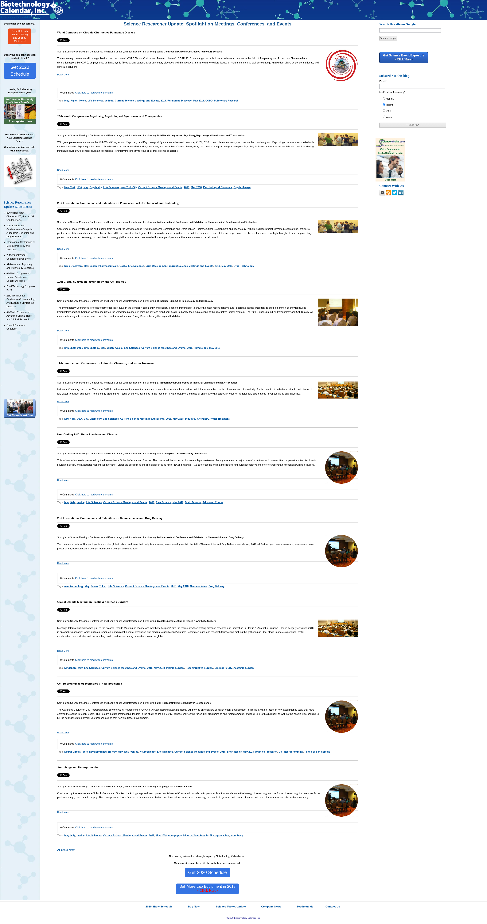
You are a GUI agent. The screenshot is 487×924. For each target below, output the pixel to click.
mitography (174, 835)
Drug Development (156, 266)
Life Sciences (95, 100)
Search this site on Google (397, 24)
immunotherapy (73, 347)
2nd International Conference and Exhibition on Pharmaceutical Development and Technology (118, 202)
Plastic (141, 628)
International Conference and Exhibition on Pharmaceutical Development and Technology (197, 228)
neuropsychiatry (70, 151)
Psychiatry (261, 142)
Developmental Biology (102, 751)
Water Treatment (219, 418)
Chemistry (95, 418)
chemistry (178, 389)
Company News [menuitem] (271, 907)
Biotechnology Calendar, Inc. (247, 918)
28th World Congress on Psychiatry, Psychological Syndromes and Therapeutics (109, 116)
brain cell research (266, 751)
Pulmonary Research (226, 100)
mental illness (185, 146)
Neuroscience (148, 751)
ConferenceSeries (67, 228)
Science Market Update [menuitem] (231, 907)
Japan (73, 100)
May (66, 100)
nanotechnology (73, 586)
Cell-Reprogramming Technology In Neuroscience (89, 683)
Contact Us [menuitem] (332, 907)
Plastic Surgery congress (293, 628)
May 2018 (198, 100)
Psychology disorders (284, 142)
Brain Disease (193, 502)
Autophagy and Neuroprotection (78, 767)
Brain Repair (234, 751)
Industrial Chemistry (197, 418)
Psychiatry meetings (124, 151)
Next (72, 849)
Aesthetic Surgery (160, 628)
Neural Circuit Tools (76, 751)
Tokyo (82, 100)
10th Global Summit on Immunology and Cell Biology (91, 281)
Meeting (128, 628)
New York (69, 187)
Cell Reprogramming (291, 751)
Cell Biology (302, 312)
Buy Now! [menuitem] (194, 907)
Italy (72, 502)
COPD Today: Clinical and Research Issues (151, 58)
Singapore (70, 667)
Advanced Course (213, 502)
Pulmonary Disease (288, 58)
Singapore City (223, 667)
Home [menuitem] (3, 17)
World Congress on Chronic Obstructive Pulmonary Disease (96, 32)
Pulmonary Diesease (179, 100)
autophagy (237, 835)
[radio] (415, 100)
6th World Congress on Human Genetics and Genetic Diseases (18, 277)
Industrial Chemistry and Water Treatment (80, 389)
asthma (109, 62)
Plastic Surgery (175, 667)
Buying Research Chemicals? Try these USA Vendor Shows (20, 217)
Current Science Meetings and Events (137, 100)
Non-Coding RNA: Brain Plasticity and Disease (87, 434)
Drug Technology (244, 266)
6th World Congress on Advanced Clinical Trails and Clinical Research (19, 316)
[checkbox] (415, 109)
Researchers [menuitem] (13, 17)
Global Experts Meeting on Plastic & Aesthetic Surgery (92, 601)
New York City (129, 187)
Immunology (69, 307)
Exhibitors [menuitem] (25, 17)
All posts (62, 849)
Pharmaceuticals (108, 266)
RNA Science (163, 502)
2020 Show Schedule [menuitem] (159, 907)
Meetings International (69, 628)
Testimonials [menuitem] (38, 17)
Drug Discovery (73, 266)
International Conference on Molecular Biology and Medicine (20, 246)
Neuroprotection (219, 835)
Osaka (123, 266)
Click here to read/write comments (94, 92)
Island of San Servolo (317, 751)
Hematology (201, 347)
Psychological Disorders (217, 187)
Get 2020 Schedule (19, 71)
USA (79, 187)
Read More (63, 74)
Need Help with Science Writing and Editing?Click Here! (20, 36)
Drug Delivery (216, 586)
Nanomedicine (198, 586)
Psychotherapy (242, 187)
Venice (80, 502)
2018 (163, 100)
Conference (82, 307)
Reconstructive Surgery (199, 667)
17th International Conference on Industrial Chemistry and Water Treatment (106, 363)
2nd (146, 228)
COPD (181, 58)
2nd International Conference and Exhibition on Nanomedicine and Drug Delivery (110, 518)
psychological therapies (230, 146)
